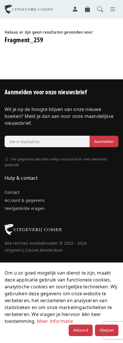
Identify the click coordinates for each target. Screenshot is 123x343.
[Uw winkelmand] (87, 9)
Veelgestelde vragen (25, 208)
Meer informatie (55, 321)
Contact (12, 192)
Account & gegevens (25, 200)
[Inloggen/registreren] (75, 9)
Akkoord (80, 330)
